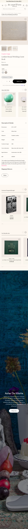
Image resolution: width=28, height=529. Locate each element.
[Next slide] (25, 90)
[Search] (25, 9)
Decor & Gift (7, 13)
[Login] (23, 5)
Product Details (5, 64)
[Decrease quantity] (4, 81)
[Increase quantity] (9, 81)
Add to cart (19, 81)
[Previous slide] (23, 90)
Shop (3, 13)
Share (5, 175)
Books (12, 13)
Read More (4, 165)
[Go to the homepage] (15, 6)
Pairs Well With (5, 90)
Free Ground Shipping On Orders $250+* (14, 1)
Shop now (14, 411)
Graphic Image (17, 13)
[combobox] (14, 9)
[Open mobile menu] (2, 5)
